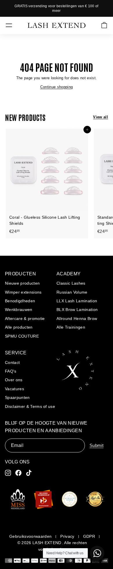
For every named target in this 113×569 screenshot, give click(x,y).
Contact (12, 362)
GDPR (89, 536)
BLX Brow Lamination (77, 309)
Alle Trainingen (71, 327)
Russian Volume (72, 292)
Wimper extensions (23, 292)
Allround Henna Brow (77, 318)
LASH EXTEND (46, 542)
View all (100, 117)
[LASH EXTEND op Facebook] (18, 473)
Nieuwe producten (22, 283)
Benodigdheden (20, 301)
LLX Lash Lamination (77, 301)
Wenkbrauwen (18, 309)
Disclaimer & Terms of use (30, 406)
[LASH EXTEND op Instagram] (8, 473)
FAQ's (11, 371)
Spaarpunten (17, 397)
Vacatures (14, 388)
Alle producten (19, 327)
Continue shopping (56, 87)
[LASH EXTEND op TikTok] (29, 473)
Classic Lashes (71, 283)
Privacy (67, 536)
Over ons (14, 380)
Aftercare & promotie (25, 318)
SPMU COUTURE (22, 336)
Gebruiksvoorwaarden (30, 536)
